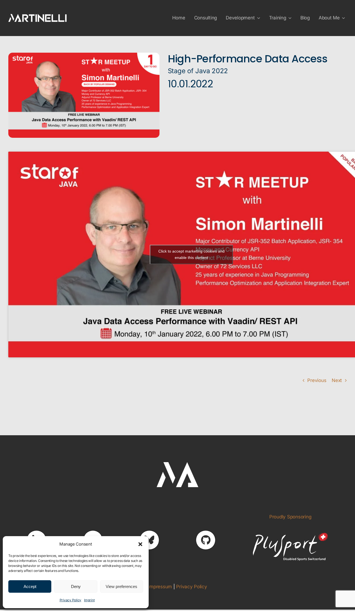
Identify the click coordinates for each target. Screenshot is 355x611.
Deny (76, 586)
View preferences (121, 586)
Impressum (160, 586)
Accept (30, 586)
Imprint (89, 600)
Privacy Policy (70, 600)
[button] (140, 544)
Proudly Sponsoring (290, 517)
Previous (316, 380)
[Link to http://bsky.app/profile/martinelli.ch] (149, 540)
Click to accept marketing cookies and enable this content (191, 254)
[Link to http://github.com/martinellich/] (205, 540)
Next (337, 380)
